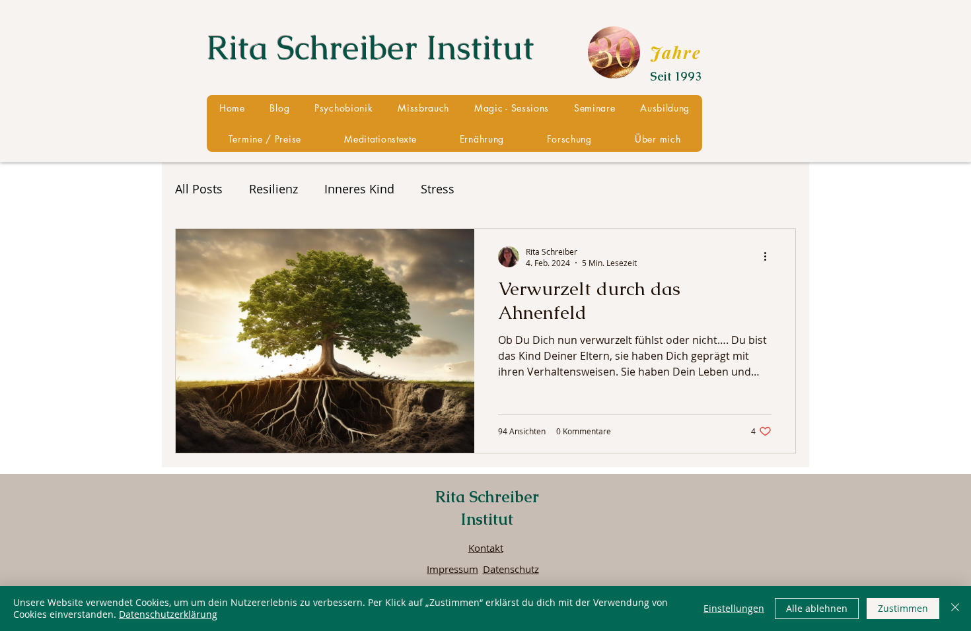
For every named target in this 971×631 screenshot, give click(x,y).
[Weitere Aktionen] (769, 257)
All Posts (199, 189)
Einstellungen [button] (733, 608)
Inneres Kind (359, 189)
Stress (437, 189)
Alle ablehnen (816, 608)
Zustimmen (903, 608)
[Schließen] (955, 608)
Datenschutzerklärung (168, 614)
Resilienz (273, 189)
